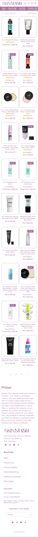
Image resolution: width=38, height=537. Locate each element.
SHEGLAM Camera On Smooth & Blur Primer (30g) (28, 41)
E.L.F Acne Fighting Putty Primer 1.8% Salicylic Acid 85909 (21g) (10, 111)
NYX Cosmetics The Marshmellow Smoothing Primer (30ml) (10, 147)
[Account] (29, 3)
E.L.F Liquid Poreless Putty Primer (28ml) (28, 146)
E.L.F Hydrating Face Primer (10, 183)
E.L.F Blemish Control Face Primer (28, 183)
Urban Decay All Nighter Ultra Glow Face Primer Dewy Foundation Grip (28, 252)
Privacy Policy (9, 462)
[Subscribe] (29, 514)
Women (11, 8)
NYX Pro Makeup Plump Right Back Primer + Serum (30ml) (28, 326)
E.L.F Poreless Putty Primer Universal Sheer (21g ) (27, 111)
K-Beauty (31, 8)
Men (20, 8)
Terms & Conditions (11, 467)
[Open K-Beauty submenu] (36, 9)
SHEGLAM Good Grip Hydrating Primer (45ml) (10, 74)
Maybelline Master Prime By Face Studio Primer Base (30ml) (28, 218)
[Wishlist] (32, 3)
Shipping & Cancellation (12, 476)
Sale (3, 8)
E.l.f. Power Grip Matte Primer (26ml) (10, 251)
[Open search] (25, 3)
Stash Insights (9, 481)
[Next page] (27, 374)
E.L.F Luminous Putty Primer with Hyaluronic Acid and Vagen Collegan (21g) (28, 289)
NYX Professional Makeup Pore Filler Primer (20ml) (10, 217)
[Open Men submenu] (24, 9)
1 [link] (10, 374)
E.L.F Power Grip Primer (10, 40)
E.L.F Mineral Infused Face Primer (10, 325)
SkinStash (22, 532)
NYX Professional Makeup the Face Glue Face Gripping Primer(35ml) (28, 360)
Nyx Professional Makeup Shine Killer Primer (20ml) (10, 359)
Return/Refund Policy (11, 472)
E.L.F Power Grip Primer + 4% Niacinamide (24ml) (28, 74)
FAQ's (6, 458)
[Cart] (35, 3)
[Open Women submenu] (15, 9)
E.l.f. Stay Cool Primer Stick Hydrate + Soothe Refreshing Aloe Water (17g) (10, 289)
